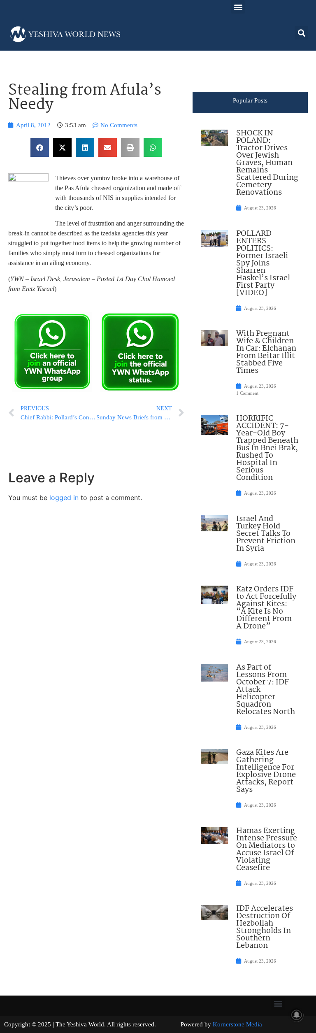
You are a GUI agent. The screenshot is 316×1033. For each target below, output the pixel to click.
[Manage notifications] (296, 1014)
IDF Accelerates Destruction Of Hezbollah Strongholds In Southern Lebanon (264, 927)
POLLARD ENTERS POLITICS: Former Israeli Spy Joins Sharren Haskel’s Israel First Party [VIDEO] (263, 263)
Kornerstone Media (237, 1024)
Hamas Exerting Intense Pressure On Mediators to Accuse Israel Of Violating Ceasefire (266, 849)
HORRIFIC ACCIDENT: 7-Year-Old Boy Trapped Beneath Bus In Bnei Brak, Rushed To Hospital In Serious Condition (267, 448)
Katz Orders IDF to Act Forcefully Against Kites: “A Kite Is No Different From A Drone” (266, 608)
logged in (64, 497)
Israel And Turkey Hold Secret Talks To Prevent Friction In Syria (265, 534)
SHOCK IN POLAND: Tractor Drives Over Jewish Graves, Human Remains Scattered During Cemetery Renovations (267, 163)
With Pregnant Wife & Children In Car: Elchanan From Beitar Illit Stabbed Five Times (266, 352)
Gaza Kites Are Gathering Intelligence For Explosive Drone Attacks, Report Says (266, 771)
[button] (238, 7)
